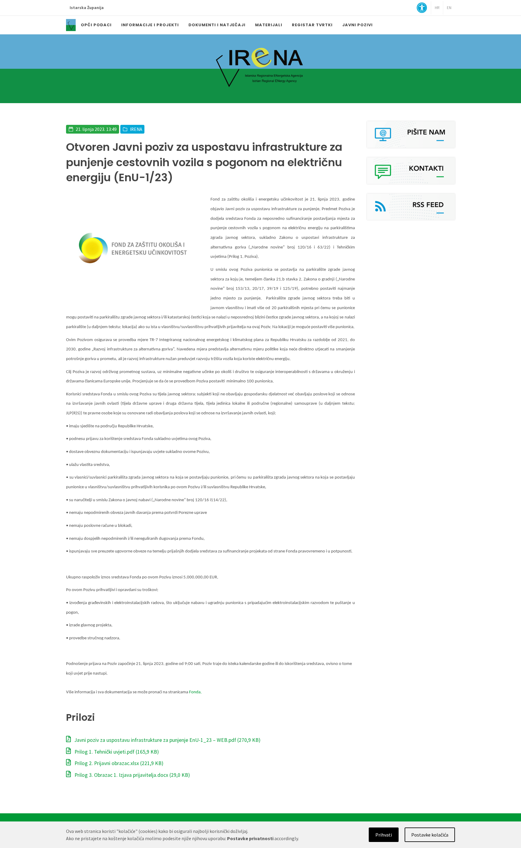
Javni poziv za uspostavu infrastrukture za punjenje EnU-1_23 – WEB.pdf (166, 740)
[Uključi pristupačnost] (422, 8)
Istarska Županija (87, 7)
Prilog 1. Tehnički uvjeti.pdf (116, 751)
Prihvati (383, 835)
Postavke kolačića (429, 835)
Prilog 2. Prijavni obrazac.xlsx (118, 763)
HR (437, 7)
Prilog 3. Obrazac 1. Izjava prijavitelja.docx (131, 775)
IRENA (136, 129)
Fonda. (196, 692)
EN (449, 7)
